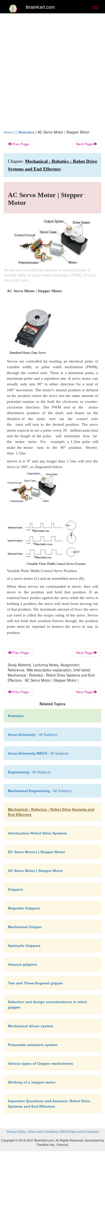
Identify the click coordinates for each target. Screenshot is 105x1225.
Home (9, 132)
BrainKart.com (40, 7)
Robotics (26, 132)
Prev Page (20, 144)
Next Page (85, 144)
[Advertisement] (52, 74)
